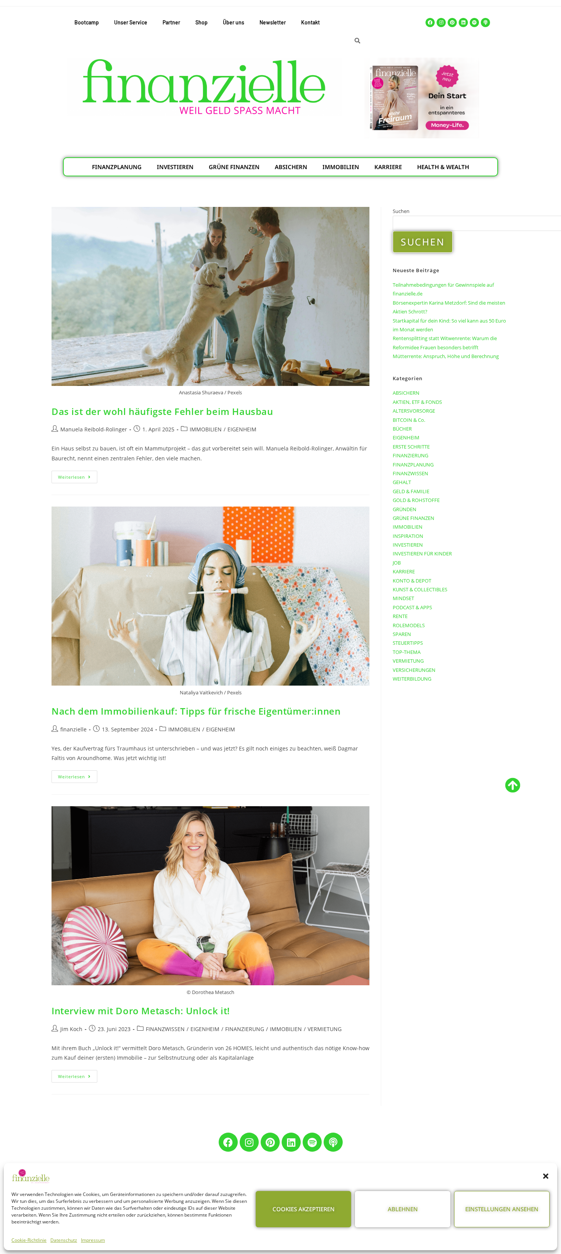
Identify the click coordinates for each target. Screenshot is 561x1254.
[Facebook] (430, 22)
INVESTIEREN (175, 167)
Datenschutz (63, 1240)
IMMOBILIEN (340, 167)
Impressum (93, 1240)
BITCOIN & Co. (409, 419)
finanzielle (73, 729)
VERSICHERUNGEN (414, 670)
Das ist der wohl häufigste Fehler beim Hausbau (162, 411)
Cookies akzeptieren (303, 1209)
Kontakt (310, 22)
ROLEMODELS (409, 625)
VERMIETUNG (325, 1029)
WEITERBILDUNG (412, 678)
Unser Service (130, 22)
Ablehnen (403, 1209)
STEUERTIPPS (408, 642)
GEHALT (402, 482)
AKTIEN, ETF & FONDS (417, 402)
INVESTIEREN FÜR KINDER (422, 553)
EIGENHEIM (241, 429)
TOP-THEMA (407, 652)
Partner (171, 22)
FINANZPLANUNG (117, 167)
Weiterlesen (77, 475)
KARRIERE (388, 167)
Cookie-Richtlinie (29, 1240)
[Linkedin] (463, 22)
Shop (201, 22)
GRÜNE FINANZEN (234, 167)
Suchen (401, 211)
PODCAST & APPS (412, 607)
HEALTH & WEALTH (443, 167)
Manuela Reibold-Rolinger (93, 429)
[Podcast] (485, 22)
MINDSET (403, 598)
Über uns (233, 22)
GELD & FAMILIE (411, 491)
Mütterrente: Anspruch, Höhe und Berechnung (446, 356)
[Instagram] (441, 22)
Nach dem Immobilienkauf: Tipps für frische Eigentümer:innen (196, 711)
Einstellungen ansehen (501, 1209)
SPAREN (402, 634)
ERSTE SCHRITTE (411, 446)
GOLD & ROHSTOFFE (416, 500)
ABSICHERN (291, 167)
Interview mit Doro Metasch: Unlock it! (141, 1010)
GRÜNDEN (404, 509)
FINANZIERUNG (244, 1029)
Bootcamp (86, 22)
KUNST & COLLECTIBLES (420, 589)
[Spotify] (474, 22)
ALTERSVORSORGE (414, 410)
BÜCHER (402, 428)
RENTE (400, 616)
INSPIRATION (408, 536)
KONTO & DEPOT (412, 580)
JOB (397, 562)
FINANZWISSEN (165, 1029)
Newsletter (273, 22)
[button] (546, 1176)
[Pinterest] (452, 22)
